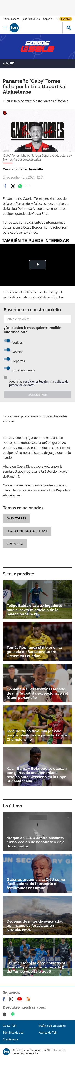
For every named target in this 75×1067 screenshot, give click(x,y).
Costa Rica (15, 544)
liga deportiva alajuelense (27, 531)
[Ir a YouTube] (20, 999)
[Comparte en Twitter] (13, 186)
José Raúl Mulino (31, 18)
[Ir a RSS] (29, 999)
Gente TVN (9, 1025)
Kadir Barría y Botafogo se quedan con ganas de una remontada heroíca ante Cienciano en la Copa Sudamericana (37, 774)
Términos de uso (13, 1032)
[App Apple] (5, 1014)
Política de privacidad (52, 1025)
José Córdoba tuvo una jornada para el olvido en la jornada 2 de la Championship (37, 735)
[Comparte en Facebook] (5, 186)
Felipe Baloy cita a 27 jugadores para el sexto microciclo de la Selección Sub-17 (34, 609)
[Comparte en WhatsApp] (20, 186)
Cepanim (47, 18)
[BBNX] (6, 1051)
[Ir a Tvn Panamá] (36, 27)
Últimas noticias (11, 18)
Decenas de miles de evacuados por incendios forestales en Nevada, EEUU (35, 925)
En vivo (67, 19)
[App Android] (14, 1014)
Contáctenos (10, 1039)
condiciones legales (36, 381)
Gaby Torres (16, 518)
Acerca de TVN (48, 1032)
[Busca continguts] (68, 28)
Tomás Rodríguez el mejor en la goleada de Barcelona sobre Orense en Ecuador (34, 651)
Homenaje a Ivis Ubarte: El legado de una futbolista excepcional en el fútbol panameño (37, 693)
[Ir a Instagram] (12, 999)
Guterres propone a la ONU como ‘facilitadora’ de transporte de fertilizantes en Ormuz (36, 883)
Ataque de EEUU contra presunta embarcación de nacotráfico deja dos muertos (36, 842)
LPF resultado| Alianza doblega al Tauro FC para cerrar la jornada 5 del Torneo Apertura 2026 (36, 967)
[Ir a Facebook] (4, 999)
